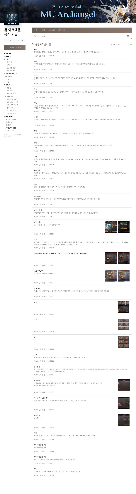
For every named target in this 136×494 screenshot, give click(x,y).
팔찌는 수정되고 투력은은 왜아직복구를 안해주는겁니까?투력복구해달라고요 (59, 187)
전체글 (43, 30)
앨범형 (128, 44)
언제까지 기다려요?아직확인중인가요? (47, 225)
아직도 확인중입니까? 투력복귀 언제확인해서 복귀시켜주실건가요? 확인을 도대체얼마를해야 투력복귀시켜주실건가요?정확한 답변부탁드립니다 (80, 160)
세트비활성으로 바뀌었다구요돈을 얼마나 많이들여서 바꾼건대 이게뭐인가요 (59, 357)
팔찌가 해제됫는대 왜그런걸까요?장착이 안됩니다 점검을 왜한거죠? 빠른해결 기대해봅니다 (64, 435)
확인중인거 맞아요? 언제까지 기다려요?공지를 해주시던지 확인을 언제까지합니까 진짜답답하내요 (67, 213)
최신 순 (120, 44)
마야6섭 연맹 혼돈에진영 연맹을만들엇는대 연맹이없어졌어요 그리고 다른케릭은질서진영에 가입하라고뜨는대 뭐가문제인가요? (75, 79)
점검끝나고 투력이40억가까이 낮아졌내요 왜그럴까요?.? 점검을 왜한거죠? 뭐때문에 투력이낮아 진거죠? (68, 52)
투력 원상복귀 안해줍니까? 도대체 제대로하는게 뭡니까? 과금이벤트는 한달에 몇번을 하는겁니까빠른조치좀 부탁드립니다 (73, 146)
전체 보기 (7, 53)
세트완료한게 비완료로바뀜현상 (44, 273)
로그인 (9, 40)
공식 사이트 (121, 3)
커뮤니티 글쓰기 (15, 47)
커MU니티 (7, 85)
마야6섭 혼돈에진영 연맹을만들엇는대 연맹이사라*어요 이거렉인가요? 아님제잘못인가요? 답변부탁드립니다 (69, 93)
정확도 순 (114, 44)
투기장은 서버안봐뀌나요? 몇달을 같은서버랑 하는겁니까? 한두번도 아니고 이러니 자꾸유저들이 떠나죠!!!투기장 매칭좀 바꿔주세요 (77, 120)
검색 (128, 36)
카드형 (125, 44)
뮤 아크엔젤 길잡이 (9, 73)
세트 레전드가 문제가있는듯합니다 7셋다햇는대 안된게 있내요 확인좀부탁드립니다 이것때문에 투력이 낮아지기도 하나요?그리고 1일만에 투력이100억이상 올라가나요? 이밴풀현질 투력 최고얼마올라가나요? (81, 243)
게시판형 (131, 44)
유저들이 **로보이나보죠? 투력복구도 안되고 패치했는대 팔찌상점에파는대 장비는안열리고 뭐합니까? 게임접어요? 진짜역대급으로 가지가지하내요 (80, 174)
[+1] (117, 253)
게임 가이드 (62, 30)
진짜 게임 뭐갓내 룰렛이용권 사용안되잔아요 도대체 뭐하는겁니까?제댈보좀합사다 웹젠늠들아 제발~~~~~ (67, 200)
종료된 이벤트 (8, 116)
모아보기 (6, 56)
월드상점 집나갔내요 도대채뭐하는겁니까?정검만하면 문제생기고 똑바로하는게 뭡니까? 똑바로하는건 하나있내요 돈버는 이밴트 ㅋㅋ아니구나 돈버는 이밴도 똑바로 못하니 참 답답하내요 (80, 370)
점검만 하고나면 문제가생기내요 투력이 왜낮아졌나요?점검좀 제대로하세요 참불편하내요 (64, 133)
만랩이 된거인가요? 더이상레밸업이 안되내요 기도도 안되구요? (55, 459)
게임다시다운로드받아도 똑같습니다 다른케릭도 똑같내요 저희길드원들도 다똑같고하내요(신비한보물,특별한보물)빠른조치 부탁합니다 (68, 384)
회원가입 (20, 40)
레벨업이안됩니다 (40, 447)
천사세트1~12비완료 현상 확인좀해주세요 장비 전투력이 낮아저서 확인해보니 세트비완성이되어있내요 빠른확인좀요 (72, 292)
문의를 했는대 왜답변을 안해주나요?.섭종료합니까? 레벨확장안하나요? (57, 471)
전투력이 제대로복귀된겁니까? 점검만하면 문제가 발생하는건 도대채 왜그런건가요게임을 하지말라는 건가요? (69, 65)
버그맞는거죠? (39, 418)
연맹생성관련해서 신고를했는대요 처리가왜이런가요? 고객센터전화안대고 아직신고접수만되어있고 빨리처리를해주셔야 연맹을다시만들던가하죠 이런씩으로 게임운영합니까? (80, 106)
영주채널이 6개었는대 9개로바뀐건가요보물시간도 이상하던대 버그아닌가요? (60, 400)
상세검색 (35, 36)
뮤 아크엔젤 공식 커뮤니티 (14, 32)
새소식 (6, 59)
